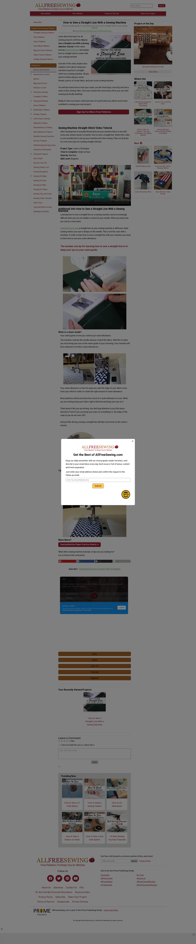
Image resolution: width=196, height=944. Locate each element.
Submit (98, 486)
